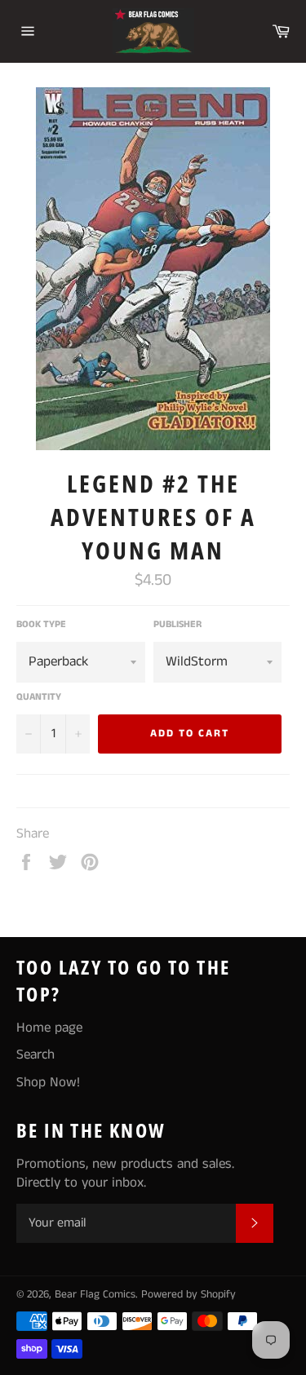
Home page (49, 1027)
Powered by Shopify (188, 1294)
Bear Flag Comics (95, 1294)
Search (35, 1054)
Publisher (177, 624)
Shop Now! (48, 1082)
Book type (41, 624)
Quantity (38, 697)
